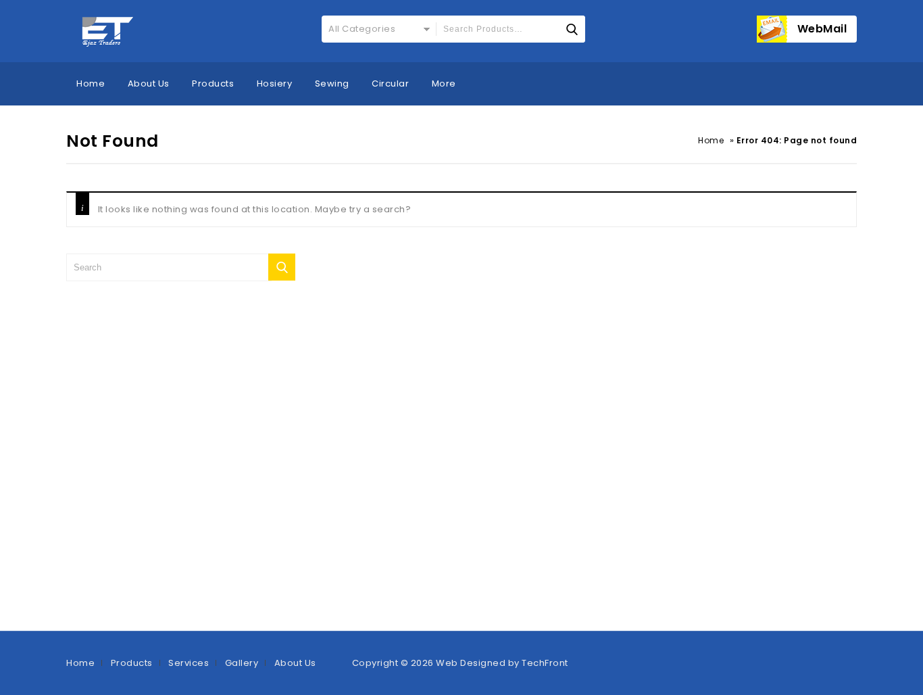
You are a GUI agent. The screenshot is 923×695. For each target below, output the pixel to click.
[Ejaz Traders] (108, 31)
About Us (149, 83)
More (444, 83)
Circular (390, 83)
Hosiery (275, 83)
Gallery (242, 662)
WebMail (822, 29)
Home (90, 83)
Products (213, 83)
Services (188, 662)
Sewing (332, 83)
